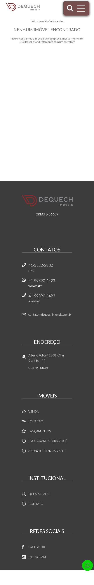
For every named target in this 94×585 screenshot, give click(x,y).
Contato (35, 504)
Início (33, 21)
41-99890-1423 (41, 283)
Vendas (59, 21)
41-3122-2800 (40, 267)
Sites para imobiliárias (47, 584)
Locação (35, 421)
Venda (33, 411)
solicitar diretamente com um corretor (51, 41)
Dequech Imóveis (47, 201)
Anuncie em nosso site (46, 451)
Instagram (37, 557)
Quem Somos (38, 494)
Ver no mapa (38, 368)
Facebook (36, 547)
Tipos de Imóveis (46, 21)
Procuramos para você (47, 441)
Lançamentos (39, 431)
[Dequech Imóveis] (23, 7)
